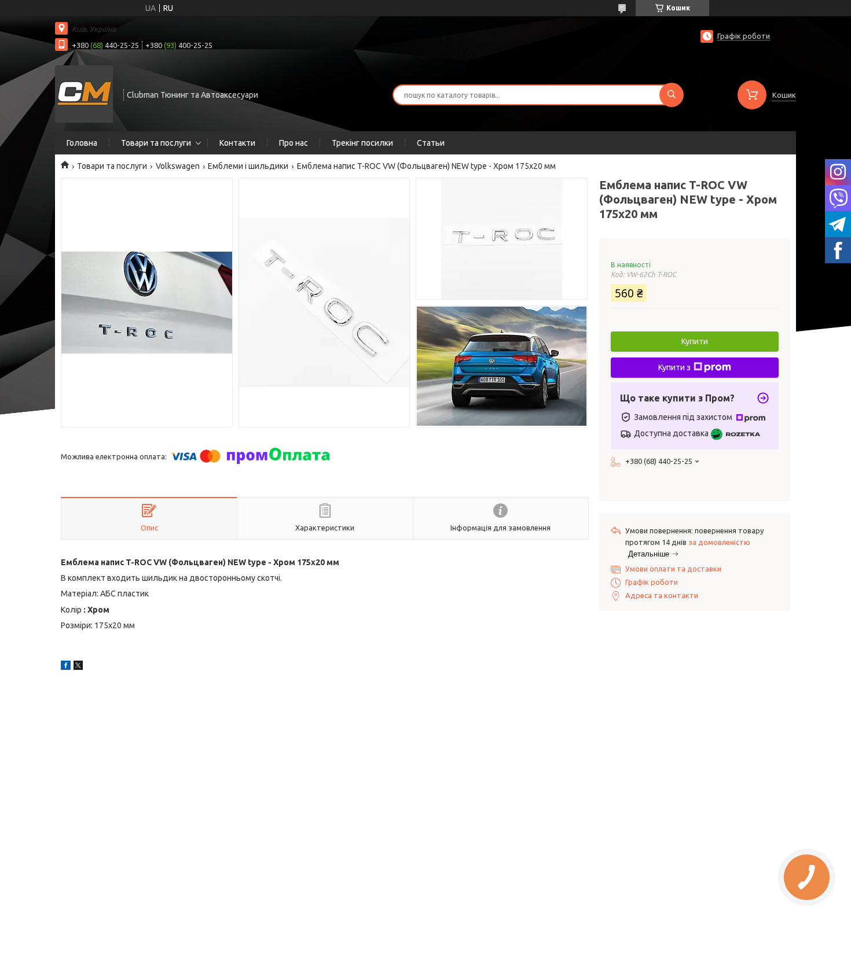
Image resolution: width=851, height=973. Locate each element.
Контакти (237, 143)
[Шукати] (671, 95)
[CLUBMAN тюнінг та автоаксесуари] (84, 94)
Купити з (674, 367)
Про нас (293, 143)
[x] (78, 667)
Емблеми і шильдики (248, 166)
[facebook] (66, 667)
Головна (82, 143)
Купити (694, 341)
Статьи (431, 143)
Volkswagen (178, 166)
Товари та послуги (156, 143)
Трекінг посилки (362, 143)
